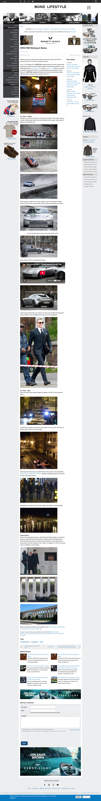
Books (16, 56)
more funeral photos (30, 633)
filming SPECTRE (25, 642)
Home (4, 1)
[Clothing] (11, 23)
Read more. (73, 32)
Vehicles (15, 37)
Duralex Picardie (88, 186)
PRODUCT (46, 29)
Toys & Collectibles (12, 65)
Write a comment (74, 55)
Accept (78, 797)
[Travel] (90, 23)
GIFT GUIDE (71, 29)
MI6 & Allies (14, 51)
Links (16, 96)
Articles (15, 75)
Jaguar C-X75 (49, 68)
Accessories (14, 32)
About (29, 788)
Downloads (15, 63)
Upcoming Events (13, 82)
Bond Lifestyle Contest (90, 171)
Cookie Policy (65, 788)
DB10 (41, 642)
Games (16, 61)
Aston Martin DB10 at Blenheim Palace (68, 677)
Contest (15, 87)
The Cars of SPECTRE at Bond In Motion (38, 666)
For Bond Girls (14, 46)
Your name (24, 707)
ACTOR (40, 29)
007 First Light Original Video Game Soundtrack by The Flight (73, 74)
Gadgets (15, 35)
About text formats (75, 730)
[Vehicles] (58, 23)
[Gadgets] (42, 23)
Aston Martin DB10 (36, 68)
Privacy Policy (56, 788)
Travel (16, 42)
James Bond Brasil (48, 633)
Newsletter (15, 94)
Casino (16, 44)
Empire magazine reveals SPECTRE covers (32, 646)
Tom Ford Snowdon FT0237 (92, 177)
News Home (50, 646)
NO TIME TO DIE (13, 77)
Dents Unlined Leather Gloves (92, 167)
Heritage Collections (12, 54)
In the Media (14, 91)
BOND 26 (64, 29)
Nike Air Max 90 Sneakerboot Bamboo (30, 473)
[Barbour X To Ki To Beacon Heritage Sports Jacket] (90, 157)
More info (12, 798)
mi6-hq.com (39, 633)
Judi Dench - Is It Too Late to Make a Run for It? (73, 103)
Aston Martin (34, 642)
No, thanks (86, 797)
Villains (16, 49)
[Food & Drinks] (74, 23)
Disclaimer (35, 788)
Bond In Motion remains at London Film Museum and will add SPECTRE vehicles (67, 646)
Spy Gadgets (14, 58)
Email (22, 710)
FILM (34, 29)
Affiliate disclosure (45, 788)
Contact (16, 89)
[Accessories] (27, 23)
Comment (23, 716)
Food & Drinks (14, 39)
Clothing (15, 30)
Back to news (24, 55)
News (16, 73)
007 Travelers (58, 633)
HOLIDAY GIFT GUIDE (12, 80)
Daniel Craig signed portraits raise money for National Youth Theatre (73, 66)
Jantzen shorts (88, 184)
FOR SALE (15, 68)
